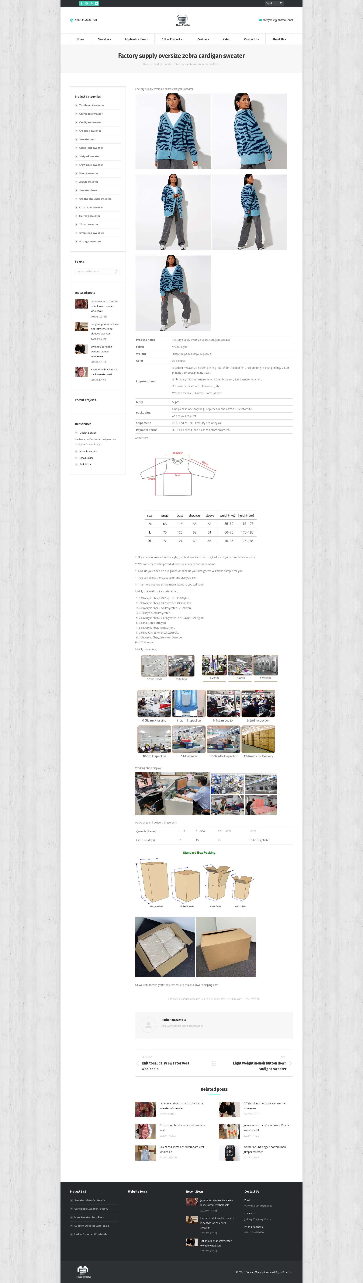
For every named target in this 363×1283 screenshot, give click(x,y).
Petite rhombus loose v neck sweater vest (182, 1127)
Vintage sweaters (90, 241)
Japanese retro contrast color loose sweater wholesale (181, 1106)
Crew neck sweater (91, 164)
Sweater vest (87, 139)
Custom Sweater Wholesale (91, 1225)
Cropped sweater (90, 130)
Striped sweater (89, 156)
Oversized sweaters (91, 233)
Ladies (204, 999)
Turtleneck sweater (91, 105)
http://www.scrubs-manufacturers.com (182, 1025)
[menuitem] (80, 39)
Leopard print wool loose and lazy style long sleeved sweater (105, 328)
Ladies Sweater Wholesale (90, 1234)
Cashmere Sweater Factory (91, 1208)
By (235, 999)
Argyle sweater (88, 182)
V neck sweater (217, 999)
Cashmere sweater (91, 113)
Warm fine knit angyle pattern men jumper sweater (265, 1149)
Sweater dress (88, 190)
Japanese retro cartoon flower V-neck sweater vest (266, 1127)
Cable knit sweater (91, 147)
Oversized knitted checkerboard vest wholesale (182, 1149)
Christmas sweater (91, 207)
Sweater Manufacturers (89, 1200)
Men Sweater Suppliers (89, 1217)
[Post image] (145, 1109)
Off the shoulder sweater (95, 199)
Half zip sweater (89, 216)
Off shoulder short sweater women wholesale (265, 1106)
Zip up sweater (88, 224)
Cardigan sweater (190, 999)
